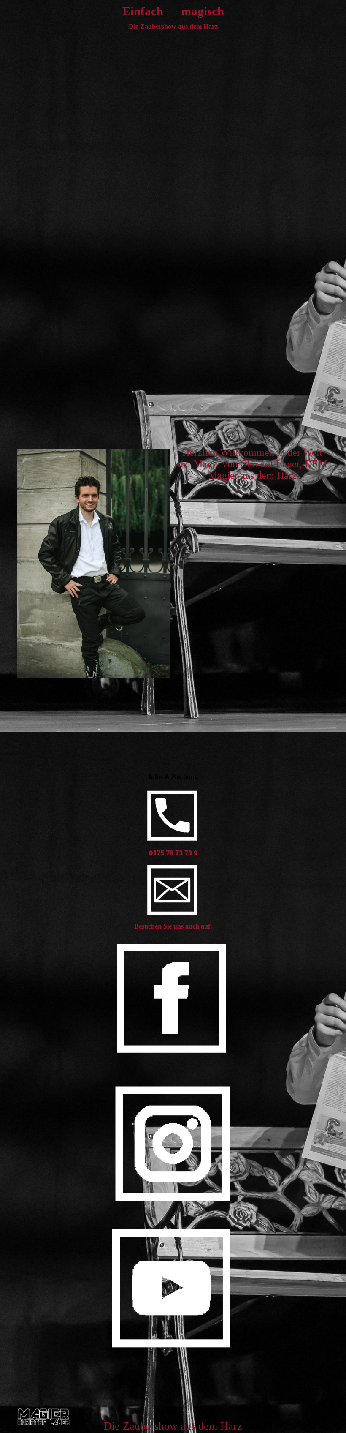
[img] (43, 1417)
